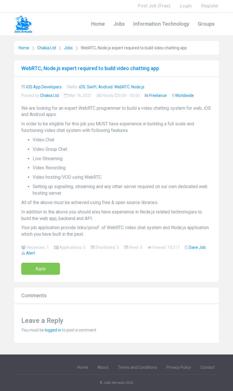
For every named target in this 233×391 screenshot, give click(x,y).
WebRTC (122, 87)
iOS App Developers (44, 87)
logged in (53, 330)
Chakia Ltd (46, 48)
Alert (30, 253)
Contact (207, 367)
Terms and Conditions (137, 367)
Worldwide (184, 95)
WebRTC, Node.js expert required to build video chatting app (90, 68)
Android (105, 87)
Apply (41, 268)
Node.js (137, 87)
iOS (82, 87)
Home (98, 24)
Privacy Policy (179, 367)
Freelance (158, 95)
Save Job (197, 247)
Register (210, 6)
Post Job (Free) (154, 6)
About (103, 367)
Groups (206, 24)
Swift (92, 87)
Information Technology (161, 24)
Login (186, 6)
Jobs (119, 24)
